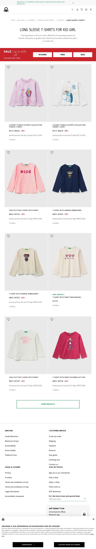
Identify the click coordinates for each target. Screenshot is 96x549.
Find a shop (53, 477)
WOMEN (42, 55)
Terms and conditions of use (16, 482)
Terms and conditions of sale (17, 487)
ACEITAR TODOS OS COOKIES (69, 544)
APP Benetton (55, 491)
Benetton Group (12, 441)
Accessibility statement (14, 496)
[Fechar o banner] (93, 519)
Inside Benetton (11, 436)
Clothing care (54, 460)
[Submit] (85, 498)
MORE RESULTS (48, 404)
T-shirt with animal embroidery (67, 210)
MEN (63, 55)
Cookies (8, 477)
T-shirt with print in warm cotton (69, 377)
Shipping (52, 441)
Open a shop (54, 482)
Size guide (53, 455)
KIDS (83, 55)
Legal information (12, 491)
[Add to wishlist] (8, 67)
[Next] (73, 3)
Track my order (55, 436)
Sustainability (10, 446)
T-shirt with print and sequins (67, 297)
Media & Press (11, 455)
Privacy (8, 473)
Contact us (53, 464)
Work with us (54, 487)
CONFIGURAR (27, 544)
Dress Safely (10, 450)
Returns (52, 450)
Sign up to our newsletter (59, 473)
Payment (52, 446)
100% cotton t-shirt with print (23, 210)
